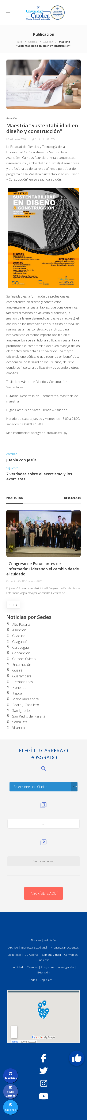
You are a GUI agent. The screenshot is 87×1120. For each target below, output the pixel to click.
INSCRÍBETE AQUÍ (43, 893)
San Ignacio (21, 710)
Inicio (19, 41)
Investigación (65, 967)
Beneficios (10, 1078)
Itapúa (17, 693)
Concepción (21, 653)
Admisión (50, 940)
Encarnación (21, 664)
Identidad (17, 967)
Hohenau (19, 687)
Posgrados (47, 967)
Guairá (17, 670)
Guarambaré (21, 676)
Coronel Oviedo (24, 659)
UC (7, 139)
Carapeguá (20, 647)
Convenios (70, 955)
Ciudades (32, 41)
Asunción (48, 41)
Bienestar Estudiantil (34, 947)
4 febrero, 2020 (18, 139)
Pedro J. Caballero (25, 705)
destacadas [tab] (72, 498)
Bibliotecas (14, 955)
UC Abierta (31, 955)
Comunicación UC (15, 581)
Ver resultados (43, 861)
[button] (77, 1058)
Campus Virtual (51, 955)
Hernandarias (22, 682)
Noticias (36, 940)
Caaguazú (19, 641)
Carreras (32, 967)
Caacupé (19, 635)
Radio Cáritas (10, 1093)
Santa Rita (19, 722)
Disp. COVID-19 (48, 980)
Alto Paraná (21, 624)
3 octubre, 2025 (34, 581)
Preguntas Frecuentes (65, 947)
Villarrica (18, 727)
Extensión (43, 972)
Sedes (33, 980)
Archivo (13, 947)
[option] (43, 552)
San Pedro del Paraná (28, 716)
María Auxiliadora (25, 699)
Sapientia (43, 960)
